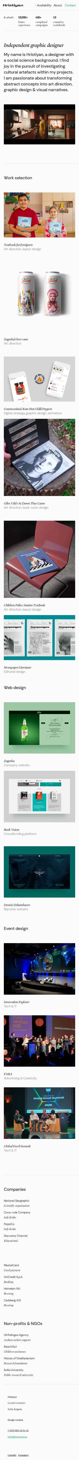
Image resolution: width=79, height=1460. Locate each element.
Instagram (23, 1455)
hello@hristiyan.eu (17, 1436)
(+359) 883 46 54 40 (18, 1430)
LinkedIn (12, 1455)
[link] (39, 221)
